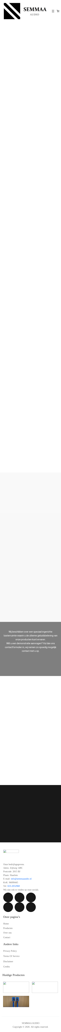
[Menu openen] (53, 11)
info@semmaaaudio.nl (21, 879)
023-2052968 (13, 886)
